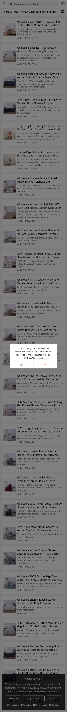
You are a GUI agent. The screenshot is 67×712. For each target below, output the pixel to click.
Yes (45, 365)
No (21, 365)
